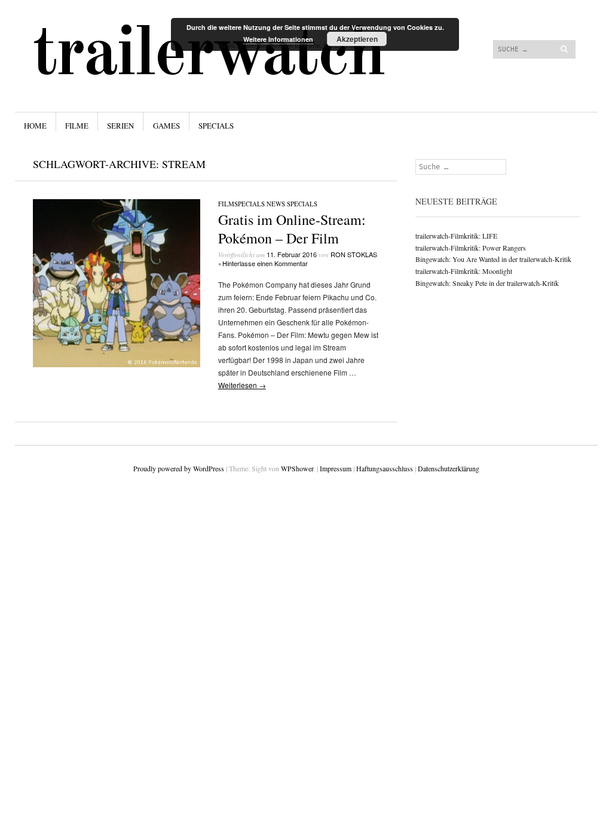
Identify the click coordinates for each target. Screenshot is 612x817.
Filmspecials (241, 203)
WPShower (297, 468)
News (276, 203)
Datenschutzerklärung (448, 468)
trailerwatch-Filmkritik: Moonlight (463, 271)
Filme (76, 125)
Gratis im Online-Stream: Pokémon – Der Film (292, 229)
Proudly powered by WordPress (178, 468)
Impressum (335, 468)
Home (35, 125)
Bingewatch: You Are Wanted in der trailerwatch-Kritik (493, 259)
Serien (120, 125)
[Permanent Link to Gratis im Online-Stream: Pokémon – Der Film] (116, 364)
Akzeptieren (357, 38)
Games (166, 125)
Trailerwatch (209, 56)
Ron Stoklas (354, 254)
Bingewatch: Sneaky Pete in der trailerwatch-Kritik (487, 283)
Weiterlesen (242, 385)
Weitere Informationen (278, 39)
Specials (216, 125)
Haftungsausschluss (384, 468)
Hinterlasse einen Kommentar (265, 263)
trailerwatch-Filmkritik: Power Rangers (470, 247)
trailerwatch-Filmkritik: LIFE (456, 235)
